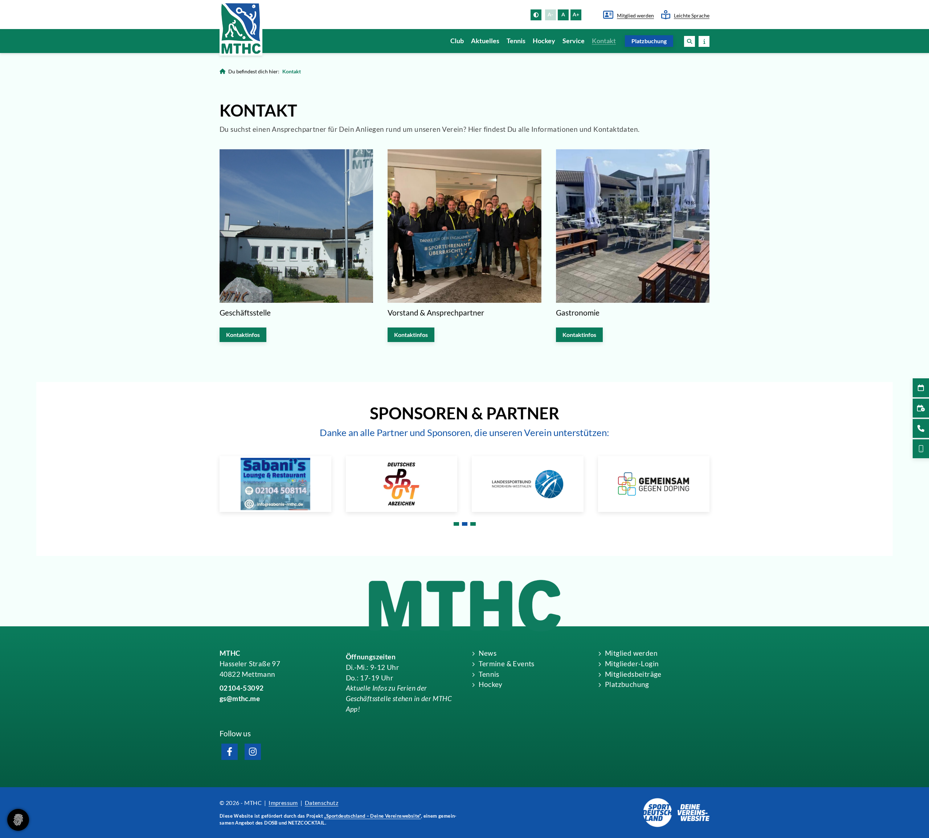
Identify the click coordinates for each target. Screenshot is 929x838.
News (487, 653)
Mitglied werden (635, 15)
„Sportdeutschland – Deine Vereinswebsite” (372, 816)
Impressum (283, 802)
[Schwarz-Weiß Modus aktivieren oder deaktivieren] (536, 14)
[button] (689, 41)
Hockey (544, 41)
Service (573, 41)
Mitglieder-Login (632, 663)
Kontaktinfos (243, 334)
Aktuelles (485, 41)
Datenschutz (321, 802)
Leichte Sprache (691, 15)
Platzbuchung (649, 40)
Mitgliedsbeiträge (633, 674)
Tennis (516, 41)
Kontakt (604, 41)
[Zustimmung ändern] (18, 820)
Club (457, 41)
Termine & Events (506, 663)
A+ (576, 14)
